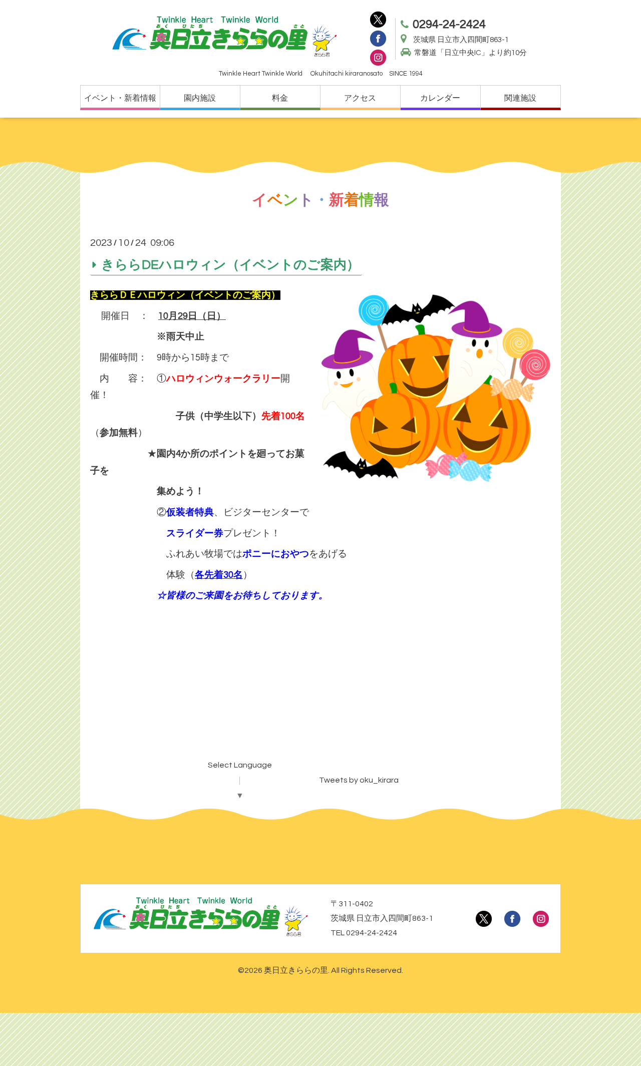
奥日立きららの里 (296, 970)
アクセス (360, 98)
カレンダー (440, 98)
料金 (280, 98)
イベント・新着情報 (120, 98)
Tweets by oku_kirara (359, 780)
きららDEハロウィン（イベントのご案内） (230, 264)
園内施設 (200, 98)
